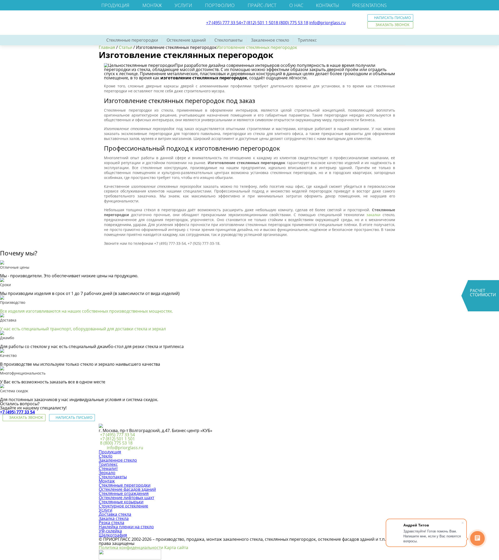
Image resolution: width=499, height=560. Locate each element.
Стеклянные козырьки (121, 502)
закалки (373, 214)
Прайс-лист (262, 5)
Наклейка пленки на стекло (126, 527)
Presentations (369, 5)
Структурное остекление (123, 506)
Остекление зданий (186, 40)
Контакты (327, 5)
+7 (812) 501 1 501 (258, 22)
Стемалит (108, 468)
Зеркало (107, 472)
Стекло (106, 456)
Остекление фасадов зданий (127, 489)
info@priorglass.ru (327, 22)
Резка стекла (111, 522)
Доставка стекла (115, 514)
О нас (296, 5)
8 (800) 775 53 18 (292, 22)
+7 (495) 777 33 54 (223, 22)
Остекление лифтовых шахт (126, 497)
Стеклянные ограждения (124, 493)
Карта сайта (176, 547)
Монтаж (152, 5)
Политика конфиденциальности (131, 547)
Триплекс (307, 40)
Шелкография (113, 535)
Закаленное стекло (270, 40)
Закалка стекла (114, 518)
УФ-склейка (110, 531)
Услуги (183, 5)
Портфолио (220, 5)
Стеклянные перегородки (132, 40)
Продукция (115, 5)
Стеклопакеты (228, 40)
